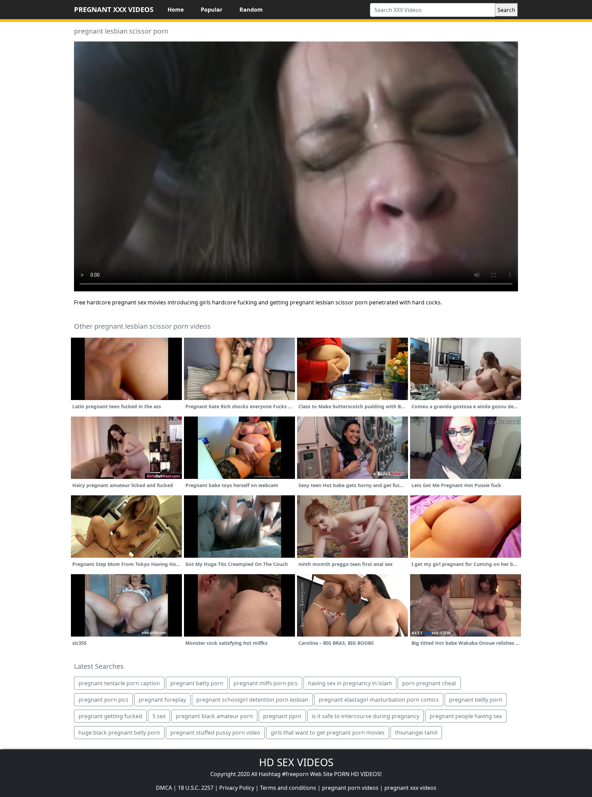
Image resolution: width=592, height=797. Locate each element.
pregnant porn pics (103, 699)
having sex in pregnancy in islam (350, 683)
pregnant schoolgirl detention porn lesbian (252, 699)
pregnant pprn (282, 716)
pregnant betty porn (196, 683)
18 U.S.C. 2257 (195, 788)
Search (506, 10)
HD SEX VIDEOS (296, 762)
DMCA (164, 788)
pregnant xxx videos (410, 788)
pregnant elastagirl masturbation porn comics (379, 699)
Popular (211, 9)
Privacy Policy (236, 788)
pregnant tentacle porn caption (119, 683)
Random (251, 9)
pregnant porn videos (350, 788)
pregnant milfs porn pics (266, 683)
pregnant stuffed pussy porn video (215, 732)
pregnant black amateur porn (214, 716)
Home (176, 9)
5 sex (158, 716)
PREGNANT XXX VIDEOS (113, 9)
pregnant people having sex (466, 716)
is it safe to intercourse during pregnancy (365, 716)
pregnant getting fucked (110, 716)
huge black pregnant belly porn (119, 732)
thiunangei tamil (416, 732)
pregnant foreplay (162, 699)
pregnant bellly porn (475, 699)
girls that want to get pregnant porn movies (328, 732)
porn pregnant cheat (429, 683)
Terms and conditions (288, 788)
